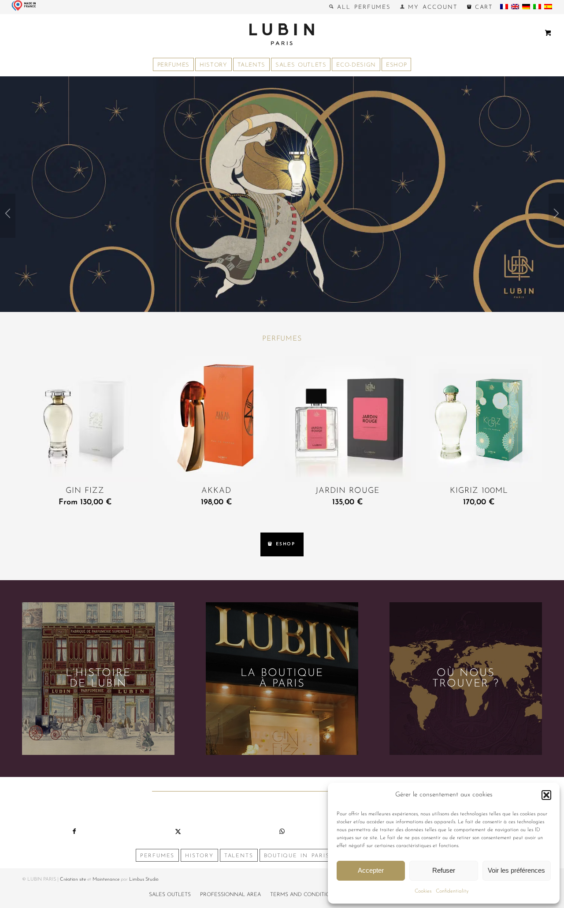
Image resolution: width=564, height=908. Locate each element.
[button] (546, 795)
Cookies (423, 891)
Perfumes (281, 338)
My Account (430, 7)
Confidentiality (452, 891)
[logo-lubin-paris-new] (282, 34)
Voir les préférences (516, 870)
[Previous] (7, 216)
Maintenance (106, 879)
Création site (73, 879)
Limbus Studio (144, 879)
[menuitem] (360, 7)
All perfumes (362, 7)
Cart (482, 7)
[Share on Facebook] (74, 831)
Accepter (371, 870)
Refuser (443, 870)
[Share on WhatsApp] (282, 831)
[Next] (556, 216)
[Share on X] (178, 831)
